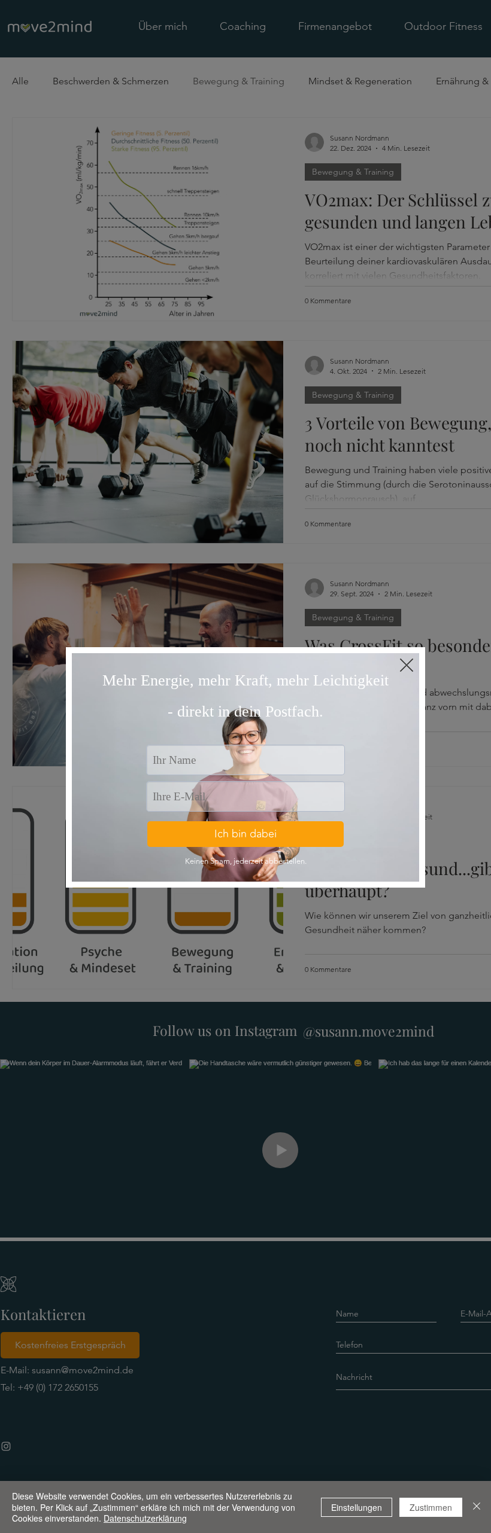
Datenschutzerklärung (145, 1518)
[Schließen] (476, 1507)
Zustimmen (431, 1507)
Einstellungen (356, 1507)
